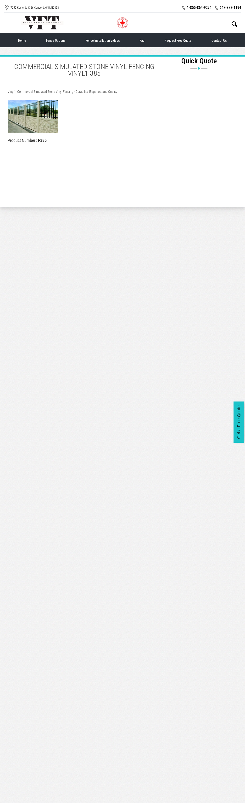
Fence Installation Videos (103, 40)
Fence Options (56, 40)
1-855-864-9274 (199, 7)
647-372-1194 (230, 7)
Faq (142, 40)
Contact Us (219, 40)
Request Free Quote (178, 40)
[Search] (234, 24)
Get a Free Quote (238, 422)
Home (22, 40)
